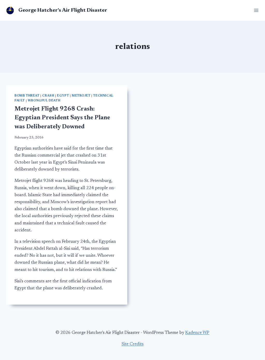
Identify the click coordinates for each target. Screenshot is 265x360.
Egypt (63, 95)
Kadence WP (197, 333)
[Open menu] (255, 10)
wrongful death (44, 100)
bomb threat (27, 95)
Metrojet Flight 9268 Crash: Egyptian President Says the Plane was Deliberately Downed (62, 118)
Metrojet (81, 95)
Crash (48, 95)
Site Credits (133, 344)
